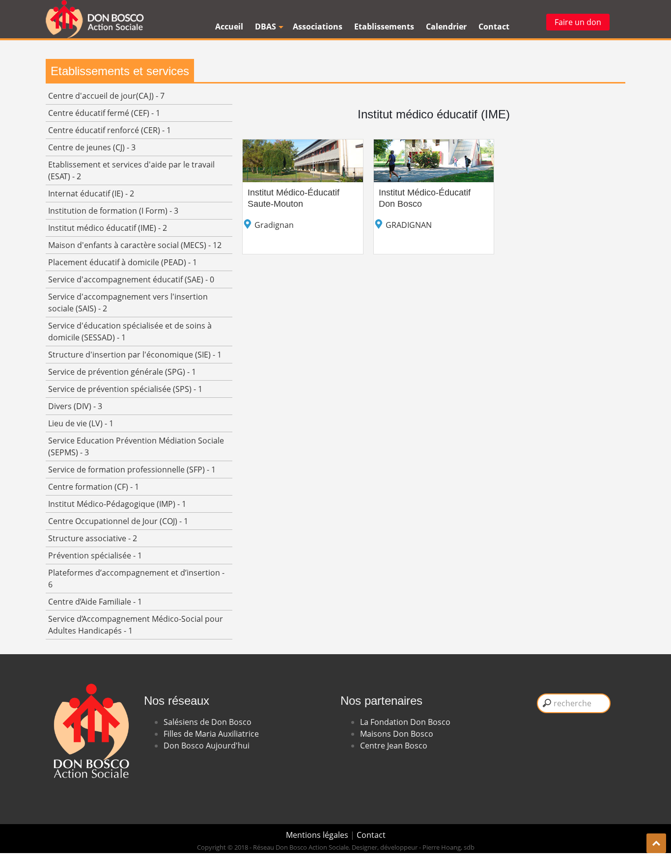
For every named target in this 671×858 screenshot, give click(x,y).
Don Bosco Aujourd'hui (207, 745)
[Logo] (95, 19)
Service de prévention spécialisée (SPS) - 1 (125, 389)
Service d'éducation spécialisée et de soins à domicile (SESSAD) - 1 (130, 331)
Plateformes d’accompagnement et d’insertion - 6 (136, 578)
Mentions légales (318, 835)
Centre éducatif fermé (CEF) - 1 (104, 113)
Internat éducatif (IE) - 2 (91, 193)
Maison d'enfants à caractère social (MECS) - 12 (135, 245)
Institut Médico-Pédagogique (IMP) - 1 (117, 503)
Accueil (229, 26)
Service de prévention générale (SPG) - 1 (122, 371)
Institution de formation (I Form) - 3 (113, 210)
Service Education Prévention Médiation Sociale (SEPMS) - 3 (136, 446)
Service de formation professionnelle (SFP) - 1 (132, 469)
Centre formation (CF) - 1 (93, 486)
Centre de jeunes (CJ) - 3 (92, 147)
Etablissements (384, 26)
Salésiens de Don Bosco (208, 722)
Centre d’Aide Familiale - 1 (95, 601)
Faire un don (578, 22)
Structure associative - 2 (92, 538)
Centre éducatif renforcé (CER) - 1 (109, 130)
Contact (493, 26)
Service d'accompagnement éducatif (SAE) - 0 (131, 279)
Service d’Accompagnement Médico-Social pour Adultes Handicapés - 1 (135, 624)
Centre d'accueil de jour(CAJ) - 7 (106, 95)
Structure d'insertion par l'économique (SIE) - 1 (135, 354)
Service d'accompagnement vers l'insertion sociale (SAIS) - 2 (128, 302)
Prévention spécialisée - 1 (95, 555)
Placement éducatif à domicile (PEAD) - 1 (122, 262)
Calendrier (446, 26)
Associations (317, 26)
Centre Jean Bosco (393, 745)
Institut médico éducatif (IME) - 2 (107, 227)
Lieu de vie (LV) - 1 (80, 423)
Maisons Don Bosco (396, 733)
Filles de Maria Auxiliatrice (211, 733)
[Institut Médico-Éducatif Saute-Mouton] (303, 145)
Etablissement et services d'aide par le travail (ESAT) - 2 (131, 170)
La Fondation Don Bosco (405, 722)
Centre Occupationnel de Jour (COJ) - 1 (118, 521)
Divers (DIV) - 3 (75, 406)
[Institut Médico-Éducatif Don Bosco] (434, 145)
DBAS (265, 26)
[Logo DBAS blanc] (90, 669)
